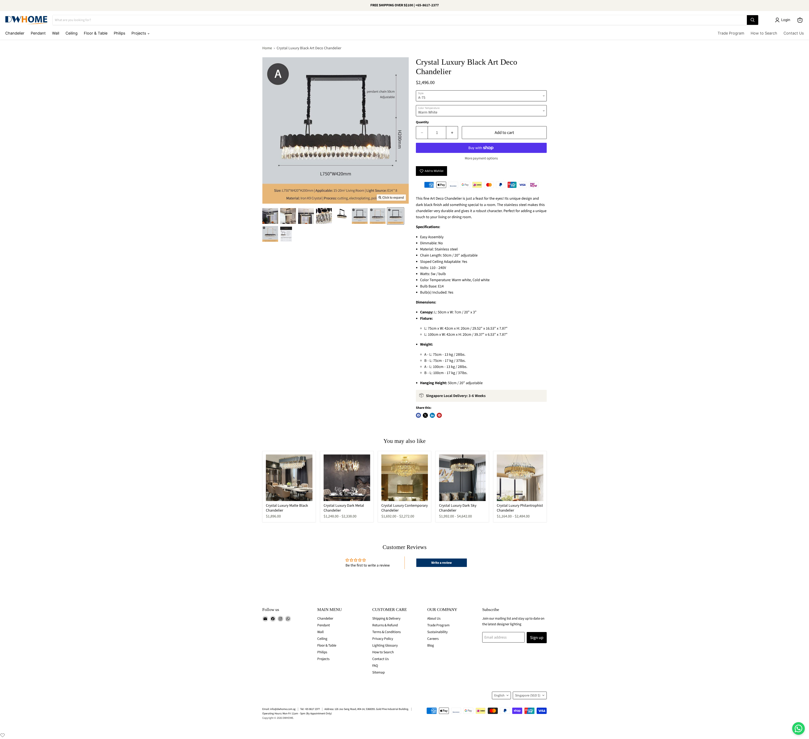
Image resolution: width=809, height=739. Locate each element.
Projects (139, 33)
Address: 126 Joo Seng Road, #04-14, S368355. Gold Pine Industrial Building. (366, 709)
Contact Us (794, 33)
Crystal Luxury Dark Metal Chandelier (344, 508)
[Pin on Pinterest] (439, 415)
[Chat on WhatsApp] (798, 728)
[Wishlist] (2, 735)
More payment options (481, 158)
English (499, 695)
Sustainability (437, 632)
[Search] (752, 20)
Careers (433, 638)
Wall (55, 33)
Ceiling (72, 33)
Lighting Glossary (385, 645)
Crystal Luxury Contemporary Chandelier (404, 508)
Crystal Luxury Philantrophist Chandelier (520, 508)
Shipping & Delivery (386, 618)
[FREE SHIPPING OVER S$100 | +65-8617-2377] (404, 5)
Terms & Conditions (386, 632)
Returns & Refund (385, 625)
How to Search (764, 33)
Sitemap (378, 672)
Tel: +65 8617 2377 (310, 709)
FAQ (375, 665)
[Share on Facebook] (418, 415)
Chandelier (14, 33)
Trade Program (731, 33)
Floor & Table (95, 33)
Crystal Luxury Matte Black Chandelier (287, 508)
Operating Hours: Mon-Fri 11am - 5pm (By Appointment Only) (297, 713)
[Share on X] (425, 415)
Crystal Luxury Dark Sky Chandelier (457, 508)
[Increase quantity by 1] (452, 132)
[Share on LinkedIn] (432, 415)
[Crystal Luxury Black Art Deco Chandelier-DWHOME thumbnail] (270, 216)
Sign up (536, 638)
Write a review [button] (441, 562)
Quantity (422, 122)
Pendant (38, 33)
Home (267, 48)
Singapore (527, 695)
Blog (430, 645)
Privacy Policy (382, 638)
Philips (119, 33)
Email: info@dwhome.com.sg (279, 709)
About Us (434, 618)
